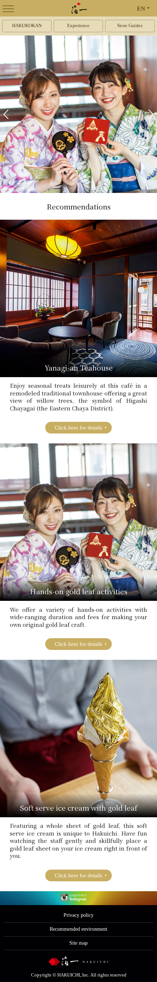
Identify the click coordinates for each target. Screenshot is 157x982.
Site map (78, 943)
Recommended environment (78, 929)
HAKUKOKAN (27, 25)
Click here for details (78, 428)
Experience (78, 25)
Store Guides (129, 25)
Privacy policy (78, 915)
